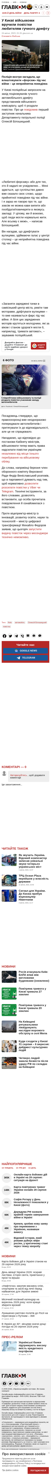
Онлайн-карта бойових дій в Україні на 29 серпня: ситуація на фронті (30, 1177)
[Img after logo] (29, 7)
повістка (6, 627)
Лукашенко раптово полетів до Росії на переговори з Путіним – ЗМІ (25, 1314)
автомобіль (20, 622)
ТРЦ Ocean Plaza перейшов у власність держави (34, 878)
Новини (8, 966)
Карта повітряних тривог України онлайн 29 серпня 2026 (30, 1190)
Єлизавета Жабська (11, 36)
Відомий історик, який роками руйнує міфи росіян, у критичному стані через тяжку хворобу (31, 1242)
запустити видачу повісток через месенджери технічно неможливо (25, 533)
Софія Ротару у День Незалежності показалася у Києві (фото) (31, 1202)
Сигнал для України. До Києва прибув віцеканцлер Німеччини (32, 895)
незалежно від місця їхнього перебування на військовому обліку (20, 457)
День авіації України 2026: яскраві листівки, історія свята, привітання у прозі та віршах (23, 1275)
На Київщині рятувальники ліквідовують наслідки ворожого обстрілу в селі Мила (33, 1027)
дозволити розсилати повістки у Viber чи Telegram (21, 487)
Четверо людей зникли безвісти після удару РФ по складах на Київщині (33, 1062)
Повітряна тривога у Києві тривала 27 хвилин (32, 991)
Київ (10, 622)
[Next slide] (48, 13)
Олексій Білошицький (37, 622)
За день (32, 1168)
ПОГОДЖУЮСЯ (38, 1470)
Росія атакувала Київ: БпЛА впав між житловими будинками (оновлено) (34, 976)
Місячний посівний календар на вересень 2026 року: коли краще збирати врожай (21, 1302)
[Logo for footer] (14, 1377)
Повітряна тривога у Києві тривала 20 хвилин (32, 1008)
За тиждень (7, 1168)
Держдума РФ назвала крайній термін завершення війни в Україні (31, 1214)
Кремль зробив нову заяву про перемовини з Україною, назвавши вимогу (31, 1227)
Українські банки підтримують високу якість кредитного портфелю (32, 1347)
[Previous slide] (43, 13)
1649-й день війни (12, 13)
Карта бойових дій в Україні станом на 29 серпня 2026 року (24, 1263)
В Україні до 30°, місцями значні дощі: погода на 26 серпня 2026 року (24, 1325)
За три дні (21, 1168)
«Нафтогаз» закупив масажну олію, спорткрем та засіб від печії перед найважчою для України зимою (23, 1288)
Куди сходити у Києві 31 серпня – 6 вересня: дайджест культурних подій (34, 1046)
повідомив (31, 109)
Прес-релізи (12, 1337)
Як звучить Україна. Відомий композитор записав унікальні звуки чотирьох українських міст (33, 861)
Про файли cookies (10, 1470)
